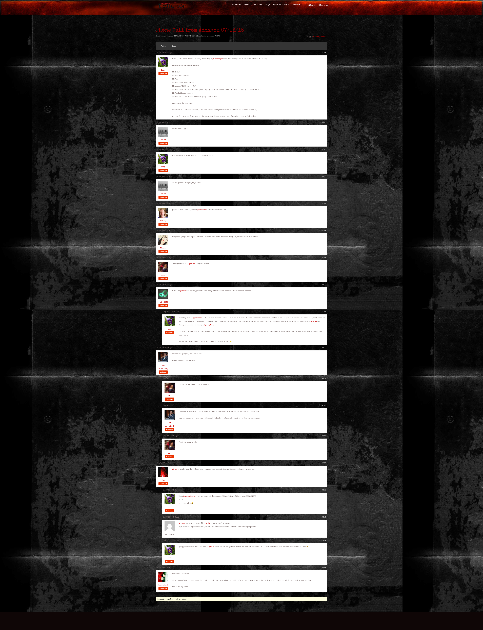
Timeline (257, 5)
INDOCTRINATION (281, 5)
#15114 (324, 203)
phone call (323, 36)
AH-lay (163, 140)
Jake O (163, 480)
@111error (313, 321)
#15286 (323, 540)
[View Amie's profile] (163, 271)
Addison (316, 36)
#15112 (324, 149)
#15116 (324, 258)
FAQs (267, 5)
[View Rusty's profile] (163, 66)
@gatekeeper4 (202, 210)
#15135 (324, 567)
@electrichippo (217, 59)
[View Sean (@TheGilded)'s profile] (163, 361)
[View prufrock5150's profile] (163, 298)
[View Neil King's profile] (163, 217)
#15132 (324, 463)
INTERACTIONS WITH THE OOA (184, 36)
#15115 (324, 230)
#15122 (324, 285)
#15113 (324, 176)
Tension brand (161, 36)
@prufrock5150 (198, 318)
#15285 (323, 312)
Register (324, 5)
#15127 (324, 348)
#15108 (324, 53)
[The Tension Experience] (171, 10)
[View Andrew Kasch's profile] (163, 581)
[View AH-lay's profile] (163, 136)
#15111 (324, 122)
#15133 (324, 405)
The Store (236, 5)
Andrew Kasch (163, 585)
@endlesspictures (189, 496)
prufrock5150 (163, 302)
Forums (296, 5)
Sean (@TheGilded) (163, 366)
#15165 (324, 517)
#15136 (324, 436)
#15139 (324, 490)
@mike (208, 523)
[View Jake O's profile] (163, 477)
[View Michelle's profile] (163, 244)
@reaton (192, 264)
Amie (163, 275)
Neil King (163, 221)
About (247, 5)
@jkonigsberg (208, 325)
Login (313, 5)
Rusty (163, 70)
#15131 (324, 378)
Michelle (163, 248)
